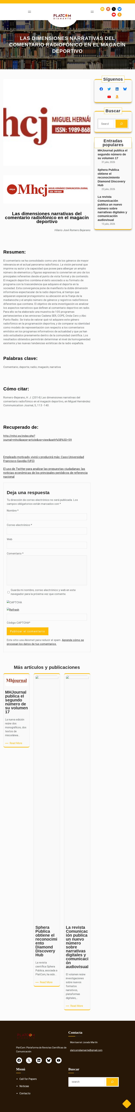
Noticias (24, 1086)
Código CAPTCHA (18, 622)
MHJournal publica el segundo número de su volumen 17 (112, 154)
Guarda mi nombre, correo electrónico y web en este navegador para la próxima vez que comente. (43, 592)
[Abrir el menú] (29, 12)
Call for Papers (28, 1079)
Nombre (13, 510)
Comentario (15, 553)
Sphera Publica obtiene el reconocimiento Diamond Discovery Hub (111, 177)
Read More (16, 743)
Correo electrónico (19, 525)
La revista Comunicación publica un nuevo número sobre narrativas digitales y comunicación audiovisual (112, 208)
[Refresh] (13, 609)
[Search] (122, 124)
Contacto (24, 1093)
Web (9, 539)
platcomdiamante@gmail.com (86, 1050)
